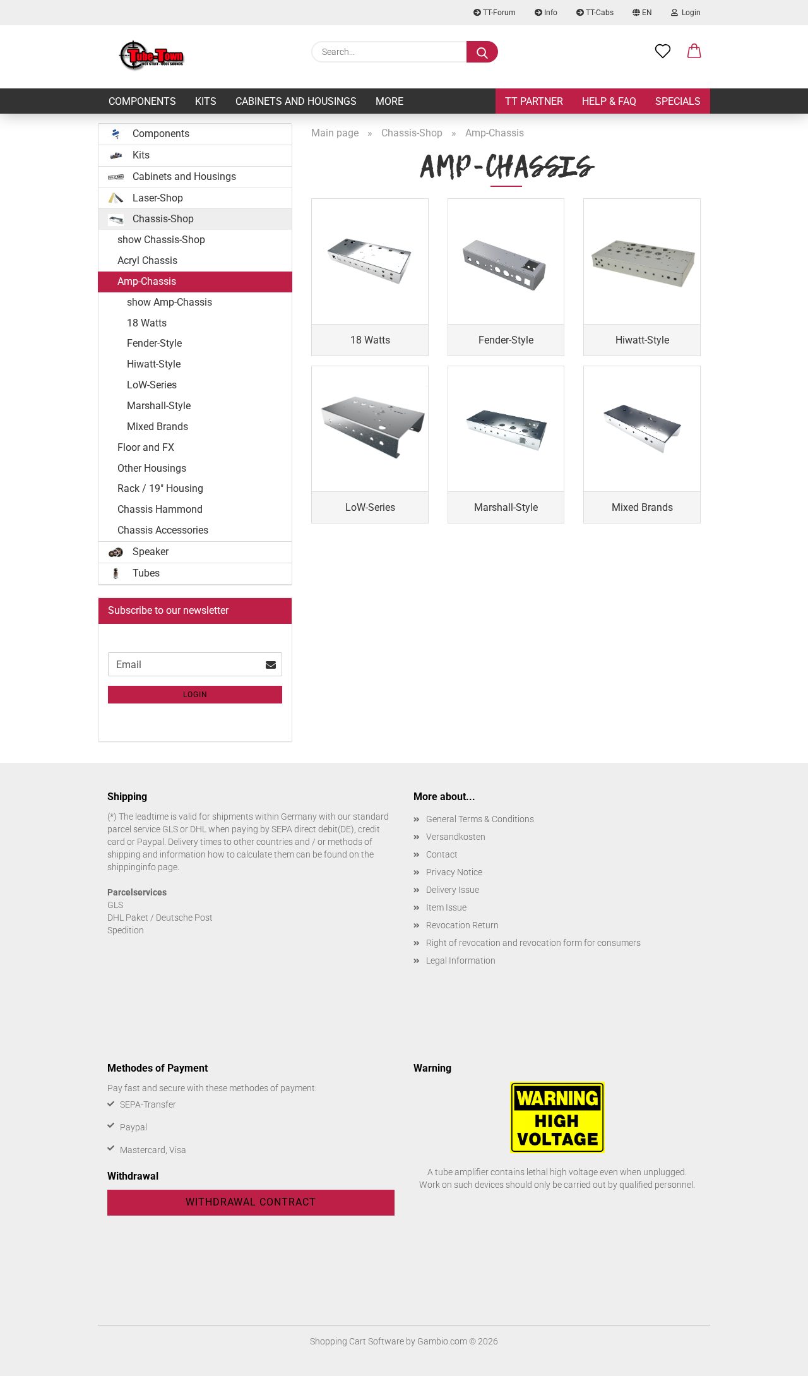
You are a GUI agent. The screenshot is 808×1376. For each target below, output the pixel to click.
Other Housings (151, 468)
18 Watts (147, 323)
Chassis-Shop (162, 219)
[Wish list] (663, 51)
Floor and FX (145, 447)
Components (142, 101)
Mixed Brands (157, 427)
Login (689, 12)
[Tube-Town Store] (151, 56)
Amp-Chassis (146, 281)
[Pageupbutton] (773, 1357)
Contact (442, 854)
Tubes (145, 573)
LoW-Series (152, 385)
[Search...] (482, 52)
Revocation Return (462, 925)
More (389, 101)
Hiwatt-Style (154, 364)
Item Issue (446, 907)
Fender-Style (154, 343)
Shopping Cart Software (357, 1341)
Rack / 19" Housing (160, 488)
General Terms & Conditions (480, 819)
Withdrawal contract (251, 1202)
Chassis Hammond (160, 509)
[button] (694, 51)
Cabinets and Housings (296, 101)
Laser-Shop (156, 198)
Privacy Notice (454, 872)
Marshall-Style (159, 406)
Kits (206, 101)
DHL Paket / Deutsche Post (160, 917)
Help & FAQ (609, 101)
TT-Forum (498, 12)
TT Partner (534, 101)
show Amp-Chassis (169, 302)
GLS (115, 905)
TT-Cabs (599, 12)
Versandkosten (455, 837)
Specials (678, 101)
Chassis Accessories (162, 530)
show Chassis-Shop (161, 240)
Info (549, 12)
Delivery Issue (452, 890)
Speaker (149, 552)
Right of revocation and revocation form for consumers (533, 943)
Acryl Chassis (147, 260)
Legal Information (461, 960)
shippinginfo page (142, 867)
